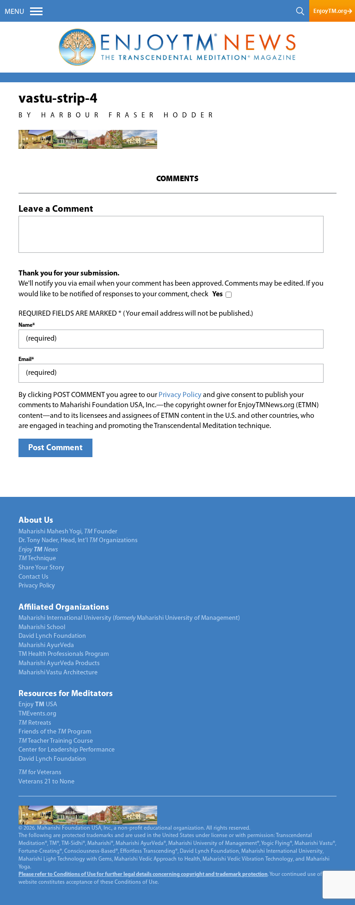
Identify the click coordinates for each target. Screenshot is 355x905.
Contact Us (33, 577)
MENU (14, 12)
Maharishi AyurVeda (46, 645)
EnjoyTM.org (330, 11)
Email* (26, 359)
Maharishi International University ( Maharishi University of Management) (129, 618)
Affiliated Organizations (63, 608)
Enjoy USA (37, 704)
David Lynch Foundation (52, 636)
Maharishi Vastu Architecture (58, 672)
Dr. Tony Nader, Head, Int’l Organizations (78, 540)
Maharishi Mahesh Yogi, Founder (67, 531)
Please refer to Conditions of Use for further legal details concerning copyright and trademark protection (143, 874)
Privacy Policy (180, 395)
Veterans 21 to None (46, 781)
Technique (37, 558)
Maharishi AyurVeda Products (59, 663)
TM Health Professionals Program (63, 654)
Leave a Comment (55, 209)
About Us (35, 521)
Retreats (34, 723)
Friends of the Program (55, 731)
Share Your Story (41, 567)
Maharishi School (41, 627)
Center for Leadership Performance (66, 749)
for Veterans (39, 772)
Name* (26, 325)
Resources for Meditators (65, 694)
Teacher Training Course (55, 741)
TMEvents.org (37, 713)
